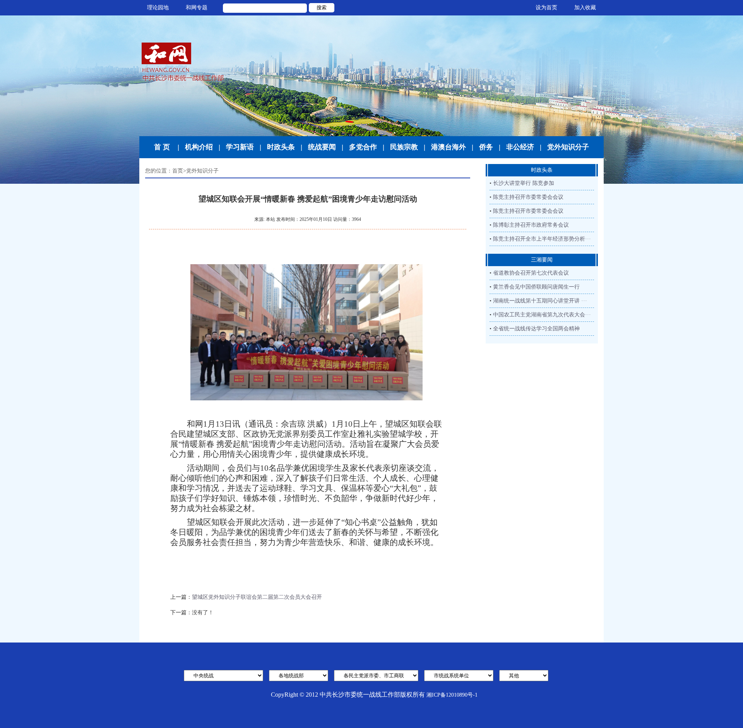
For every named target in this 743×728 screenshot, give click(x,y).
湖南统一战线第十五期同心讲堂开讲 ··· (540, 301)
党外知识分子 (568, 147)
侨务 (486, 147)
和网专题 (196, 7)
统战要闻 (322, 147)
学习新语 (240, 147)
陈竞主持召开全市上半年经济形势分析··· (542, 239)
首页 (177, 171)
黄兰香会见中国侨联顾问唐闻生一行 (536, 287)
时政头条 (281, 147)
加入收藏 (585, 7)
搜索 (322, 7)
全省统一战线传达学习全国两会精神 (536, 329)
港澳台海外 (448, 147)
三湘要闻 (542, 260)
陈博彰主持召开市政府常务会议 (531, 225)
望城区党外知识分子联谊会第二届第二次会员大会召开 (257, 597)
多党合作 (363, 147)
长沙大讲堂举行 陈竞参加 (523, 183)
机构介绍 (199, 147)
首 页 (162, 147)
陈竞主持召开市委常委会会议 (528, 197)
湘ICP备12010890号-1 (452, 695)
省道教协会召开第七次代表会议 (531, 273)
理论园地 (158, 7)
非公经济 (520, 147)
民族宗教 (404, 147)
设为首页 (546, 7)
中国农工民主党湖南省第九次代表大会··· (542, 315)
